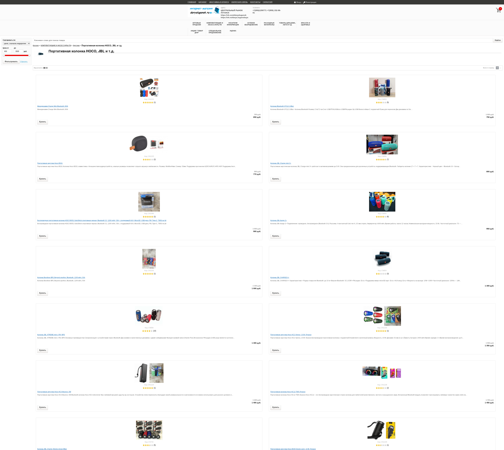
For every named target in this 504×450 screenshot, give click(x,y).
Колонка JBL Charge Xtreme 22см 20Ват (52, 449)
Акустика (76, 45)
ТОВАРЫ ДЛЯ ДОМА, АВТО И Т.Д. (287, 24)
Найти (498, 40)
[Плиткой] (44, 68)
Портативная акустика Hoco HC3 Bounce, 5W (54, 392)
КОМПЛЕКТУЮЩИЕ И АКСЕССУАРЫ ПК (215, 24)
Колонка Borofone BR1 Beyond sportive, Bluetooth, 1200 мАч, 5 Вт (61, 277)
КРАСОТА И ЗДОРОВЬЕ (305, 24)
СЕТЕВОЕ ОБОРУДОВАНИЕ (251, 24)
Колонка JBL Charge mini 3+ (280, 163)
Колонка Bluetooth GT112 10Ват (282, 106)
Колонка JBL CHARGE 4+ (279, 277)
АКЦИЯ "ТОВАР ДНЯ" (197, 32)
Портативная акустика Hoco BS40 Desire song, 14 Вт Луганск (293, 449)
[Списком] (47, 68)
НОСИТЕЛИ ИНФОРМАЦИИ (233, 24)
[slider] (148, 102)
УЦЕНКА (233, 31)
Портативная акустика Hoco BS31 (50, 163)
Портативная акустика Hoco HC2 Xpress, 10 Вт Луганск (290, 335)
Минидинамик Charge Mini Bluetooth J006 (52, 106)
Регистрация (311, 2)
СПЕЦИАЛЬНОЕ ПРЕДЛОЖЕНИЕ (215, 32)
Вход (298, 2)
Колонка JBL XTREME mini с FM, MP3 (51, 335)
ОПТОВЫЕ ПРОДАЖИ (197, 24)
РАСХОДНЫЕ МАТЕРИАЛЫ (269, 24)
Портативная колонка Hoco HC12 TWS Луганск (287, 392)
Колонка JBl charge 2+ (278, 220)
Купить (42, 122)
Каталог (36, 45)
